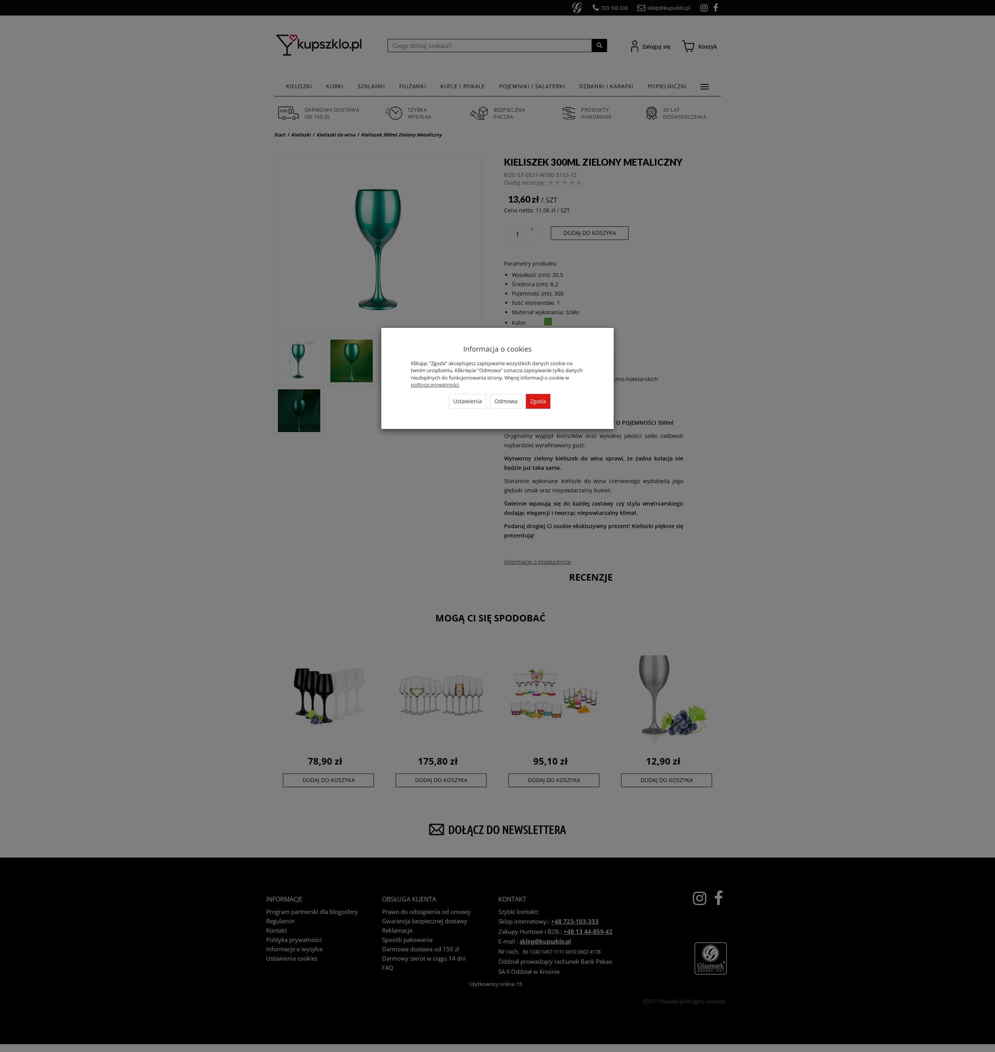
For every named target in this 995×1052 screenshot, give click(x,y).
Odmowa (506, 401)
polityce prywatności (435, 384)
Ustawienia (467, 401)
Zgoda (538, 401)
